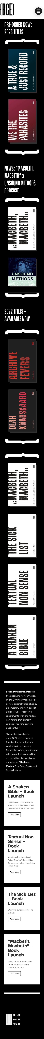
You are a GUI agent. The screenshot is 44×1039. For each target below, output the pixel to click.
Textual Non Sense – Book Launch (22, 856)
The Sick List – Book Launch (22, 908)
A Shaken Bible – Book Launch (22, 803)
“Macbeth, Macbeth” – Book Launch (22, 959)
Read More (14, 814)
